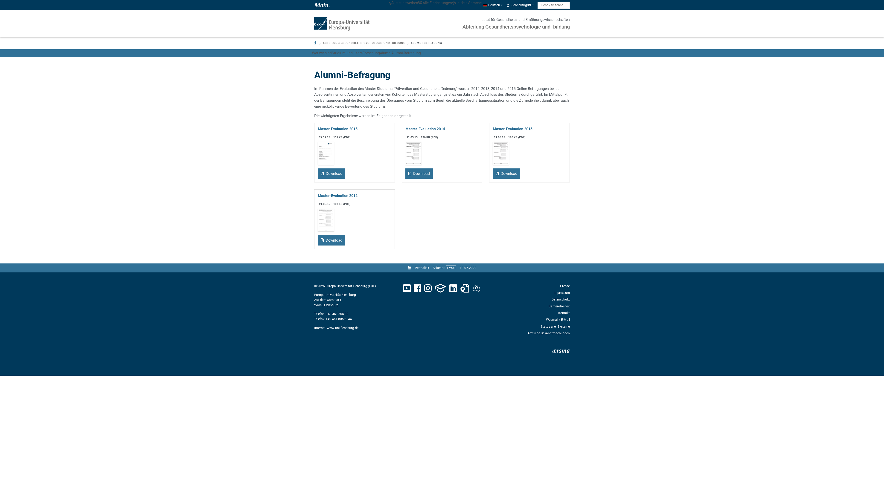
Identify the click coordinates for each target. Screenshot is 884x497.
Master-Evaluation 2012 (338, 196)
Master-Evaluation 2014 (425, 129)
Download (333, 173)
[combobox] (554, 5)
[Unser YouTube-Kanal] (407, 288)
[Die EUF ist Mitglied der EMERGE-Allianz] (476, 288)
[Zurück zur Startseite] (341, 24)
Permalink (422, 268)
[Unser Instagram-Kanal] (428, 288)
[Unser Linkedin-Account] (453, 288)
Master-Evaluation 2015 (338, 129)
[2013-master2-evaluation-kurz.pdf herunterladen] (501, 153)
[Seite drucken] (409, 268)
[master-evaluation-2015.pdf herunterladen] (326, 153)
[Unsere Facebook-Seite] (417, 288)
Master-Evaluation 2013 (512, 129)
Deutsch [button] (494, 5)
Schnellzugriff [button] (521, 5)
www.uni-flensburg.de (342, 328)
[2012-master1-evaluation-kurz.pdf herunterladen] (326, 219)
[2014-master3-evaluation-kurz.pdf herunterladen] (413, 153)
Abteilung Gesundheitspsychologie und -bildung (516, 27)
